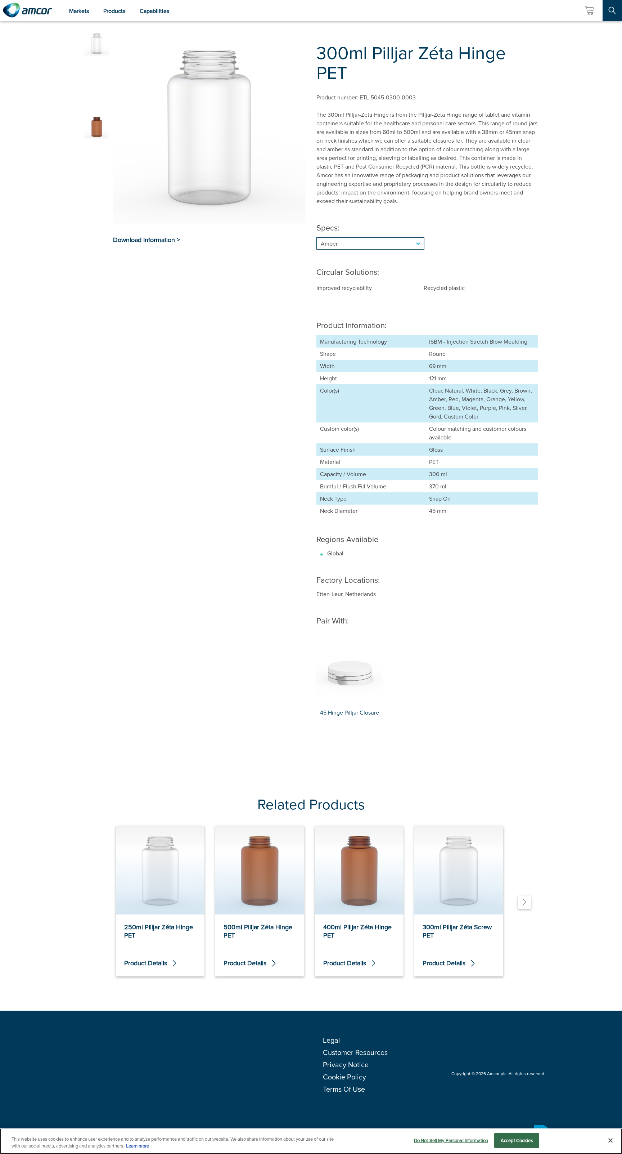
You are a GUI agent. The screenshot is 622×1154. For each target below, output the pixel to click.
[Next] (524, 902)
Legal (331, 1040)
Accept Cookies (517, 1140)
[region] (311, 1141)
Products (114, 11)
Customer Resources (355, 1052)
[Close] (610, 1140)
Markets (79, 11)
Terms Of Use (344, 1089)
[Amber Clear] (427, 243)
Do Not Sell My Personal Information (451, 1140)
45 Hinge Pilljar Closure (349, 712)
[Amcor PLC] (27, 10)
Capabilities (154, 11)
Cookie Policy (344, 1077)
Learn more (137, 1146)
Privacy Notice (346, 1064)
